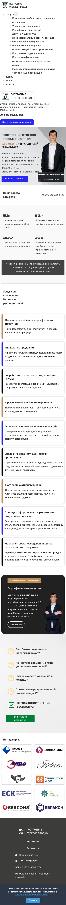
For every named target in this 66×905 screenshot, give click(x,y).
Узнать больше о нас (52, 194)
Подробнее (16, 624)
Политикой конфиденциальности (31, 894)
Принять (33, 900)
